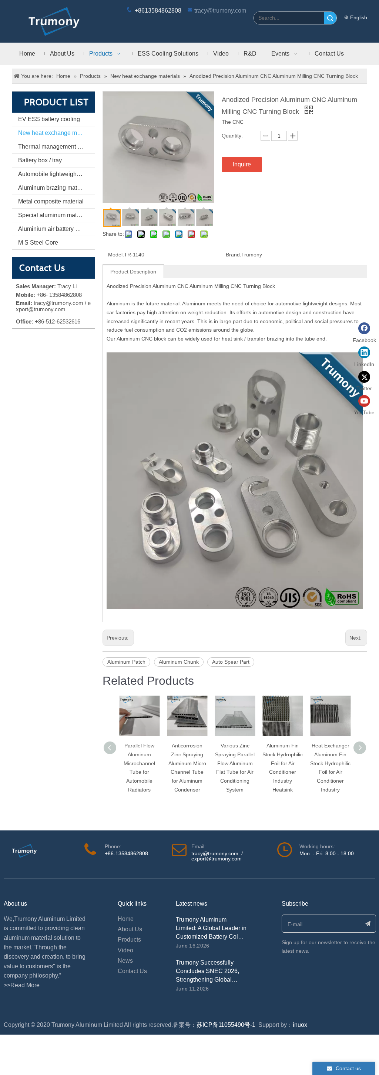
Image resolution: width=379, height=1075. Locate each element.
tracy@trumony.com (220, 10)
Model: (116, 255)
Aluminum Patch (126, 662)
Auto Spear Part (230, 662)
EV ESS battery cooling (49, 119)
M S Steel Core (38, 242)
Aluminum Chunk (179, 662)
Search (330, 18)
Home (126, 919)
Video (125, 950)
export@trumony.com (216, 859)
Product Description (133, 272)
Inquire (242, 164)
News (125, 961)
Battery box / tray (40, 160)
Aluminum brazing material (53, 188)
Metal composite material (51, 201)
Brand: (233, 255)
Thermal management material (56, 146)
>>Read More (22, 985)
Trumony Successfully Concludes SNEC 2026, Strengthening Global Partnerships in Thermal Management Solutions (207, 979)
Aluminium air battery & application (56, 229)
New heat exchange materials (56, 133)
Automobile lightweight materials (56, 174)
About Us (130, 929)
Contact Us (132, 971)
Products (129, 939)
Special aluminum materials (54, 215)
